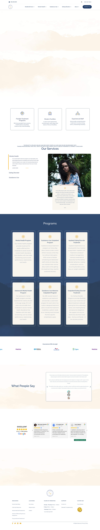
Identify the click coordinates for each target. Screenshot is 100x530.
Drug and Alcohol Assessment (18, 518)
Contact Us (63, 504)
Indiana (30, 510)
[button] (33, 430)
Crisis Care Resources (16, 507)
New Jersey (31, 504)
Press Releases (80, 504)
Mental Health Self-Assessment (18, 510)
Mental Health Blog (16, 504)
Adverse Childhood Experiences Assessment (18, 514)
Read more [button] (36, 436)
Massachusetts (32, 507)
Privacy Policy (85, 523)
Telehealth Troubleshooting (67, 507)
